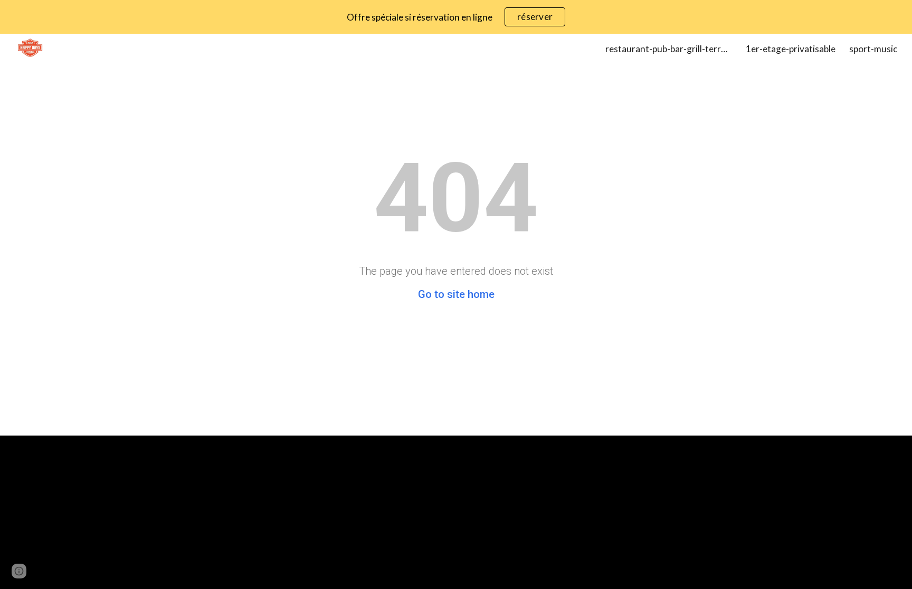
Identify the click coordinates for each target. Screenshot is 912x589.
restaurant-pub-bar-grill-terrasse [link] (668, 48)
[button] (19, 571)
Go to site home (456, 294)
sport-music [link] (873, 48)
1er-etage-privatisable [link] (790, 48)
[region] (456, 17)
